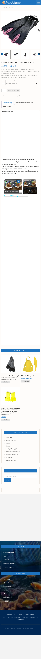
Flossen (23, 96)
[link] (7, 182)
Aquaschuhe (9, 440)
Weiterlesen (6, 382)
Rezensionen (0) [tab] (8, 106)
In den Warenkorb (13, 90)
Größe (3, 83)
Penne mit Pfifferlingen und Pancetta (13, 182)
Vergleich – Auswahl (9, 563)
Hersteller (6, 559)
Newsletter (7, 597)
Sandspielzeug (10, 449)
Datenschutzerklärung (10, 583)
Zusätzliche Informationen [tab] (24, 103)
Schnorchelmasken (12, 451)
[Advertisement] (20, 135)
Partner (6, 594)
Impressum (7, 579)
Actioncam (9, 437)
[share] (18, 181)
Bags (7, 443)
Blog (5, 556)
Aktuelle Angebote (9, 567)
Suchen (7, 480)
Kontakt (6, 601)
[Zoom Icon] (20, 30)
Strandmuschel (10, 460)
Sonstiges (9, 457)
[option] (20, 30)
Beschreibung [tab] (7, 103)
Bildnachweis (7, 586)
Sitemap (6, 590)
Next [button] (39, 54)
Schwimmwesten (11, 454)
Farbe (3, 80)
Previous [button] (2, 54)
